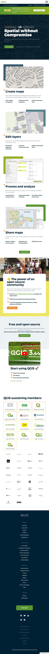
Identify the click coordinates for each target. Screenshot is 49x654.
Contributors (24, 557)
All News (24, 532)
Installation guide (24, 570)
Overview (24, 525)
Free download (24, 335)
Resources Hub (24, 580)
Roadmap (24, 575)
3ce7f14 (47, 653)
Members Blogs (24, 559)
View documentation (16, 380)
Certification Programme (24, 548)
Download (9, 46)
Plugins (24, 530)
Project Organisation (24, 552)
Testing (24, 573)
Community (24, 542)
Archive (24, 643)
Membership (24, 598)
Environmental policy (24, 632)
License (24, 635)
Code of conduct (24, 629)
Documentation (24, 568)
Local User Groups (24, 555)
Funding (24, 592)
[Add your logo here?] (10, 405)
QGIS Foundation (24, 550)
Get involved (12, 307)
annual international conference (23, 294)
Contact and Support (24, 584)
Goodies (24, 640)
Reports (24, 577)
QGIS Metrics (24, 537)
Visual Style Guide (24, 638)
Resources (24, 565)
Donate (24, 595)
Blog (24, 587)
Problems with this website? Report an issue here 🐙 (24, 649)
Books (24, 582)
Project (24, 522)
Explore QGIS (24, 252)
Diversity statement (24, 626)
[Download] (24, 606)
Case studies (24, 527)
